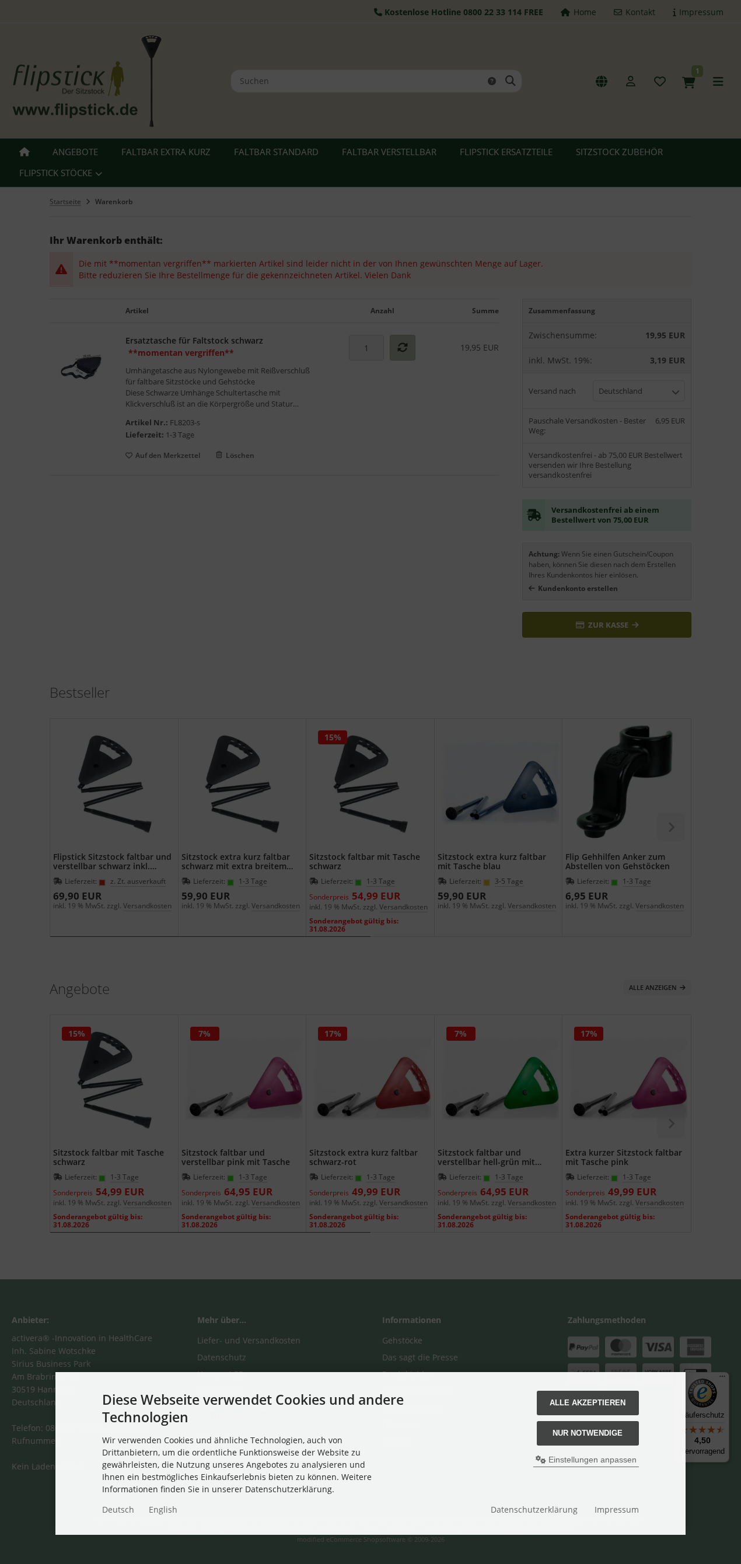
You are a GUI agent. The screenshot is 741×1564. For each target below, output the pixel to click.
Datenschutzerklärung (534, 1509)
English (163, 1509)
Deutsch (118, 1509)
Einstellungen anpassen (591, 1459)
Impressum (617, 1509)
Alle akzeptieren (587, 1402)
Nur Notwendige (588, 1433)
